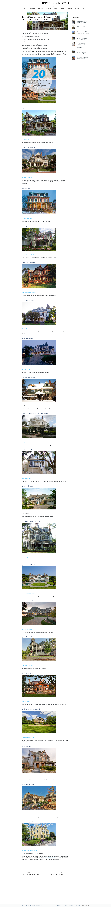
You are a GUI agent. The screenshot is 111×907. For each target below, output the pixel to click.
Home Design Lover (55, 3)
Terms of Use (58, 905)
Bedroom (56, 8)
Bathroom (69, 8)
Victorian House (56, 863)
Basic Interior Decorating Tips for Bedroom (83, 27)
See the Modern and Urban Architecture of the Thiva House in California (82, 38)
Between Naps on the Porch (28, 557)
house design (40, 863)
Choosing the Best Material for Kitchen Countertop (82, 22)
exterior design (29, 863)
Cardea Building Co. (26, 478)
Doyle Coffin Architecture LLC (28, 254)
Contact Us (78, 905)
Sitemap (71, 905)
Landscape (76, 8)
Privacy (65, 905)
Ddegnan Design (25, 139)
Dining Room (49, 8)
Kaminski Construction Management (30, 850)
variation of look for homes (50, 857)
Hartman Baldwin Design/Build (29, 292)
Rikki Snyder (25, 328)
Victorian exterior (48, 863)
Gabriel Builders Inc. (26, 814)
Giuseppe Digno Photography (28, 737)
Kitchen (62, 8)
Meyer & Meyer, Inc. (26, 701)
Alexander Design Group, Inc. (28, 629)
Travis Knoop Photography (28, 665)
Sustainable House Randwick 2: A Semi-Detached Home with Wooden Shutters (81, 45)
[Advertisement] (60, 39)
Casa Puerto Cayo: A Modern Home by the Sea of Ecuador (83, 32)
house (34, 863)
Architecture (32, 8)
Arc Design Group (26, 369)
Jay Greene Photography (27, 218)
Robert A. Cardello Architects (28, 593)
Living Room (40, 8)
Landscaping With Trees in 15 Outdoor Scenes (82, 58)
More (83, 8)
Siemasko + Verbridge (27, 177)
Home (25, 8)
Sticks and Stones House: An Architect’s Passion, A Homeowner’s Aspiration (83, 52)
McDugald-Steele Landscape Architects (31, 442)
